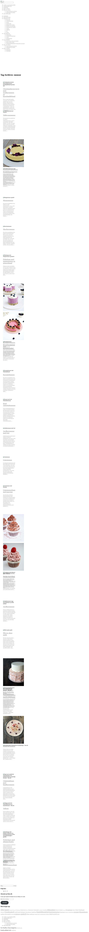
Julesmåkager (28, 912)
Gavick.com (19, 927)
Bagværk (8, 19)
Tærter (7, 28)
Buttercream (23, 910)
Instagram (8, 49)
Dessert (57, 910)
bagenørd (10, 910)
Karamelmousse (9, 375)
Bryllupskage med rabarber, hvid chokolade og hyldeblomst (8, 691)
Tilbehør (8, 29)
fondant (61, 910)
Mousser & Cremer (10, 24)
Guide (16, 912)
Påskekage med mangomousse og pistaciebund (9, 261)
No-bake (12, 914)
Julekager (22, 912)
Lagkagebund (71, 912)
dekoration (51, 910)
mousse (76, 912)
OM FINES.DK (6, 13)
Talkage (6, 808)
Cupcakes (45, 910)
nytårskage (17, 914)
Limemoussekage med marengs (9, 491)
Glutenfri (2, 912)
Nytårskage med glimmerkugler (9, 841)
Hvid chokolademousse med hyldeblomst (9, 695)
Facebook (8, 51)
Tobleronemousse (9, 115)
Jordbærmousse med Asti (8, 432)
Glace (73, 910)
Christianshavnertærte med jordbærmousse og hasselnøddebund (11, 92)
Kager (7, 22)
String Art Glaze (9, 576)
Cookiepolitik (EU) (7, 6)
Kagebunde (8, 23)
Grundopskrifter (9, 21)
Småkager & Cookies (11, 27)
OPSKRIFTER (6, 18)
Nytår (7, 32)
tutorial (55, 914)
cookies (40, 910)
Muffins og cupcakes (10, 26)
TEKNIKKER (6, 33)
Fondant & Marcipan (10, 36)
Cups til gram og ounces (11, 11)
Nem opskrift (7, 914)
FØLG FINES (6, 8)
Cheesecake (30, 910)
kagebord (34, 912)
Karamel (66, 912)
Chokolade (36, 910)
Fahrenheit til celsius (10, 12)
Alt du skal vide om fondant (12, 41)
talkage (47, 914)
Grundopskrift (9, 912)
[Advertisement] (44, 62)
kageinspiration (54, 912)
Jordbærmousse (8, 607)
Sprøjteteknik (9, 38)
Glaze (7, 37)
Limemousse (7, 460)
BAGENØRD (6, 39)
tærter (58, 914)
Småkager (32, 914)
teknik (51, 914)
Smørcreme (37, 914)
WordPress (13, 930)
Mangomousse (8, 200)
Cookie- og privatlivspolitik (9, 5)
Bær (27, 910)
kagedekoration (43, 912)
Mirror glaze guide (10, 42)
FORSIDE (5, 7)
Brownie (14, 910)
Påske (27, 914)
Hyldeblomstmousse (10, 172)
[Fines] (2, 1)
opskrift (23, 914)
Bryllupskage (18, 910)
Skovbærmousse (9, 229)
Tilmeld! (4, 902)
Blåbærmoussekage (10, 865)
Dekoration (8, 34)
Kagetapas (62, 912)
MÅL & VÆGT (6, 10)
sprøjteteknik (43, 914)
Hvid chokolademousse (9, 404)
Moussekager (83, 912)
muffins (2, 914)
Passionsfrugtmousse (10, 169)
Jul (6, 31)
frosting (64, 910)
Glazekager (81, 910)
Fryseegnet (69, 910)
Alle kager (5, 910)
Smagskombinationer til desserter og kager (15, 43)
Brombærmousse (9, 342)
